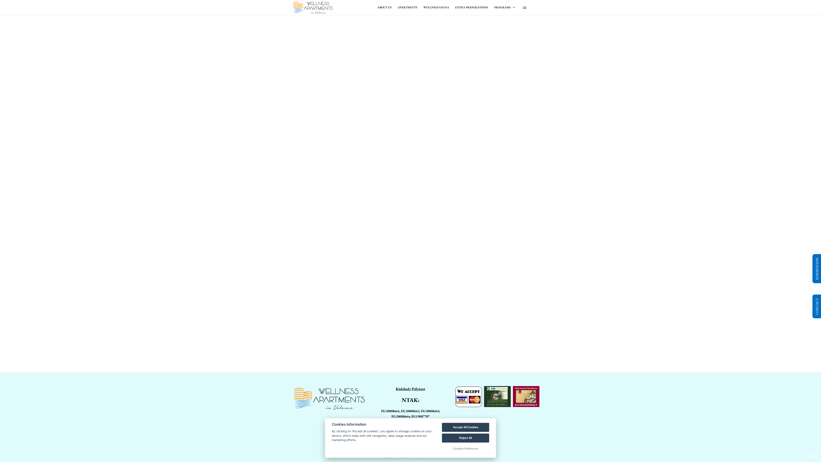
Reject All (465, 438)
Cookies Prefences (465, 448)
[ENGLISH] (524, 7)
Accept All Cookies (465, 427)
